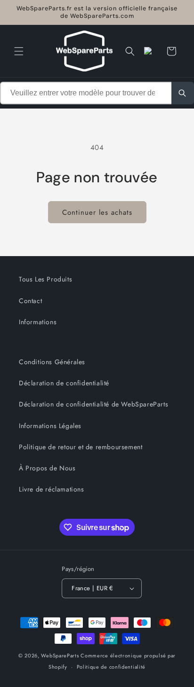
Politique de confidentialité (111, 667)
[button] (18, 51)
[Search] (182, 93)
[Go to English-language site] (150, 51)
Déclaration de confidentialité (64, 383)
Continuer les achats (97, 212)
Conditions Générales (52, 362)
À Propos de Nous (47, 468)
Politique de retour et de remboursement (80, 447)
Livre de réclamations (51, 489)
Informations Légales (50, 425)
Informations (38, 322)
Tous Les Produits (45, 279)
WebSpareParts (60, 655)
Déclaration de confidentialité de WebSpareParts (93, 404)
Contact (30, 300)
